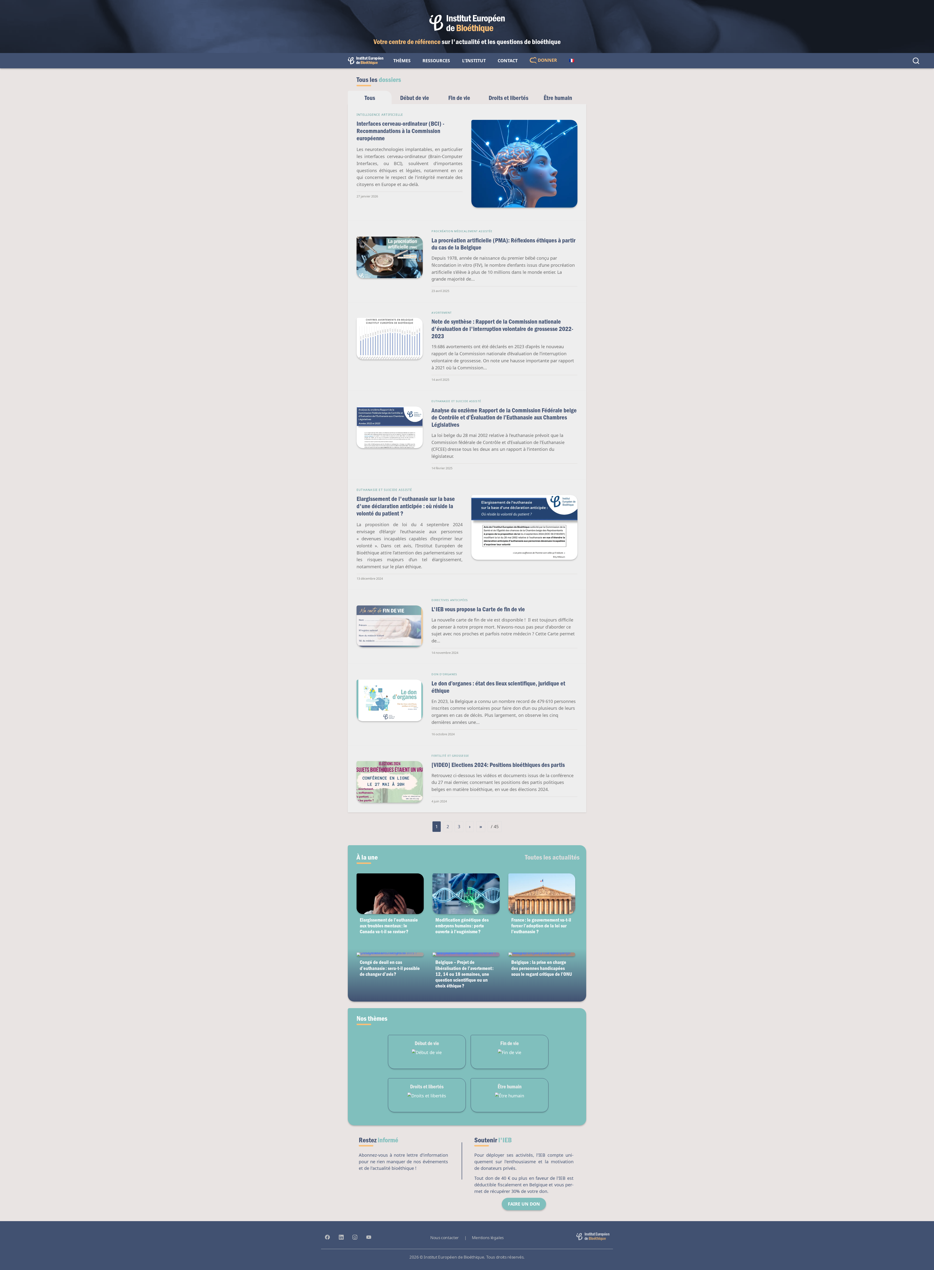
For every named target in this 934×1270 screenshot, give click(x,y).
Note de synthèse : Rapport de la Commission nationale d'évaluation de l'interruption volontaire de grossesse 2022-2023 (502, 328)
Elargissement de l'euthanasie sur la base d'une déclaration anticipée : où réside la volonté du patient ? (406, 506)
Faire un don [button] (524, 1204)
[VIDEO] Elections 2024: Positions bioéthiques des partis (498, 764)
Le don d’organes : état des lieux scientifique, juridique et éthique (498, 686)
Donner (547, 60)
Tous (370, 97)
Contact (508, 60)
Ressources (436, 60)
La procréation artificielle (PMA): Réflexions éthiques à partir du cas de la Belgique (503, 243)
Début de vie (414, 97)
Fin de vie (459, 97)
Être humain (558, 97)
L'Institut (474, 60)
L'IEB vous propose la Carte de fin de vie (478, 609)
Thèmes (402, 60)
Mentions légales (488, 1237)
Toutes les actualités (552, 857)
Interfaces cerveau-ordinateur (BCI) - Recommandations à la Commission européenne (400, 131)
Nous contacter (444, 1237)
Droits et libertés (508, 97)
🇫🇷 (571, 60)
